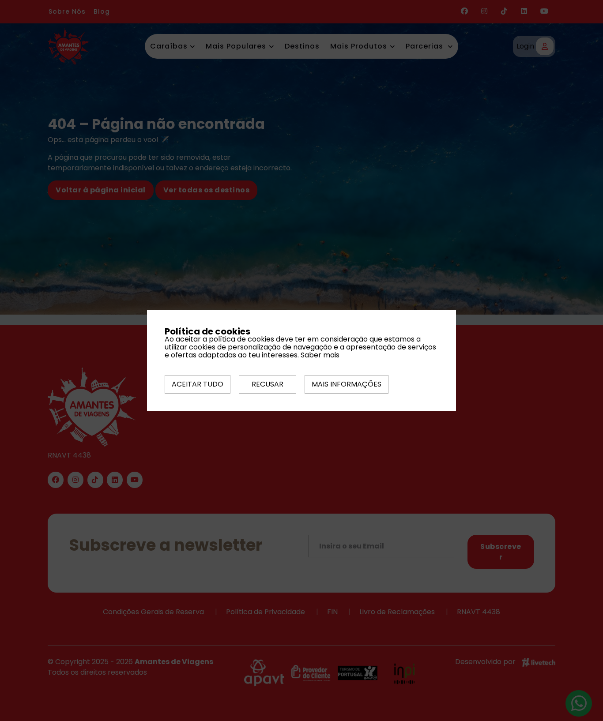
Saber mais (320, 355)
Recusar (267, 384)
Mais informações (346, 384)
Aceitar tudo (197, 384)
